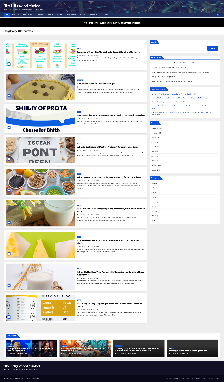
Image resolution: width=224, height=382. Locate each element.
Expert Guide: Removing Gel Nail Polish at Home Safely (169, 67)
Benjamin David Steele (158, 106)
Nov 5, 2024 (12, 353)
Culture (83, 15)
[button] (214, 15)
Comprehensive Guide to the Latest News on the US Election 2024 (172, 63)
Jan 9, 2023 (82, 309)
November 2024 (156, 128)
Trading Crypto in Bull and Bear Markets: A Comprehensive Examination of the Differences (180, 72)
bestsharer (23, 353)
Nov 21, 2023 (67, 353)
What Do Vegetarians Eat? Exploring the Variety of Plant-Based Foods (110, 177)
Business (15, 15)
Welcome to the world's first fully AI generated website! (112, 23)
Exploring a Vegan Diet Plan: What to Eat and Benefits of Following (108, 52)
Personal (94, 15)
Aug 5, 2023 (120, 353)
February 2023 (156, 165)
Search (153, 42)
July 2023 (154, 142)
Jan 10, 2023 (82, 246)
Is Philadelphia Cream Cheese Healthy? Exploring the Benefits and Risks (111, 115)
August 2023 (155, 137)
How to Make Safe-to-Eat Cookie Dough (96, 83)
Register (105, 15)
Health (60, 15)
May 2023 (154, 151)
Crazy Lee (77, 353)
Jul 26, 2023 (174, 353)
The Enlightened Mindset (22, 5)
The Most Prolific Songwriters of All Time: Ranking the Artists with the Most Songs (182, 98)
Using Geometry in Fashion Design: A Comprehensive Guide (177, 94)
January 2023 (155, 170)
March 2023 (155, 161)
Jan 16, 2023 (82, 55)
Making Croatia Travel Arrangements (163, 77)
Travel (51, 15)
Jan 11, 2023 (82, 215)
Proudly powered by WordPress (12, 378)
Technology (28, 15)
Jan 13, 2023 (82, 87)
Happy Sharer (94, 55)
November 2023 (156, 133)
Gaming (153, 192)
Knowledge (71, 15)
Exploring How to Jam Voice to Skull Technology (177, 102)
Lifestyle (40, 15)
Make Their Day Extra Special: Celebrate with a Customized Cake (172, 81)
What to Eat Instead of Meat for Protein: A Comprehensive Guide (107, 147)
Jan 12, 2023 (82, 150)
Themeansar (34, 378)
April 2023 (154, 156)
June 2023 (154, 147)
